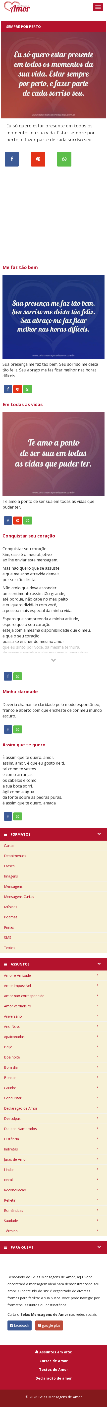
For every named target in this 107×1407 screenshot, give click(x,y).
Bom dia (11, 1067)
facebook (21, 1325)
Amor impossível (17, 985)
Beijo (8, 1047)
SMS (7, 937)
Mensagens (13, 886)
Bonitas (10, 1077)
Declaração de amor (54, 1378)
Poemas (10, 917)
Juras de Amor (15, 1159)
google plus (50, 1325)
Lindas (9, 1169)
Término (11, 1231)
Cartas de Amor (54, 1360)
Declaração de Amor (20, 1108)
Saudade (11, 1220)
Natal (8, 1179)
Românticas (13, 1210)
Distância (11, 1139)
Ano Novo (12, 1026)
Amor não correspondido (24, 995)
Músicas (10, 906)
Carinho (10, 1087)
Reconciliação (15, 1190)
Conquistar (12, 1098)
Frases (9, 866)
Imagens (11, 876)
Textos (9, 947)
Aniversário (13, 1016)
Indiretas (11, 1149)
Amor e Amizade (17, 975)
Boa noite (12, 1057)
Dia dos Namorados (20, 1128)
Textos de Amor (53, 1369)
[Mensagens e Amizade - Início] (53, 6)
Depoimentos (15, 855)
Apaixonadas (14, 1036)
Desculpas (12, 1118)
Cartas (9, 845)
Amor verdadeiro (17, 1006)
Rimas (9, 927)
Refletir (9, 1200)
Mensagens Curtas (19, 896)
